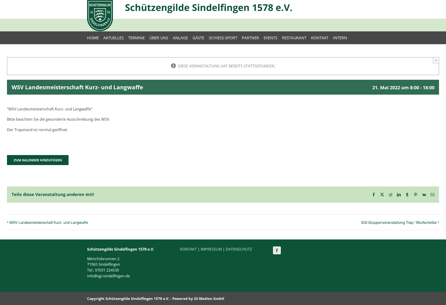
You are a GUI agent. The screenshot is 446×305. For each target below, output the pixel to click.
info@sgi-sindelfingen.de (108, 275)
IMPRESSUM (211, 249)
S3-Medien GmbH (209, 298)
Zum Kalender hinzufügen (38, 160)
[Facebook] (277, 250)
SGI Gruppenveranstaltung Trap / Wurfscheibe (399, 222)
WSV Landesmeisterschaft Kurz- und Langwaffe (48, 222)
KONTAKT (188, 249)
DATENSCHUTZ (239, 249)
